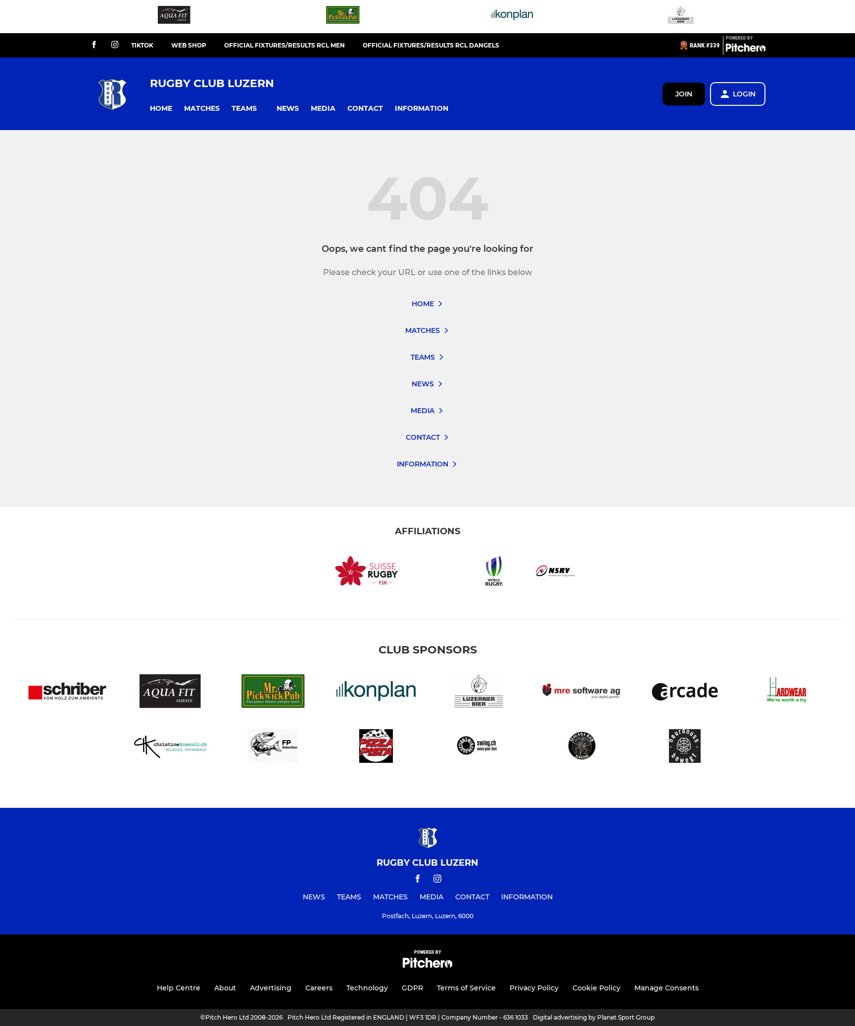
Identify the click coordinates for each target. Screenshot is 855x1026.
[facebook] (94, 45)
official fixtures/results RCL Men (284, 45)
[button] (161, 108)
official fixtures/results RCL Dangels (431, 45)
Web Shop (188, 45)
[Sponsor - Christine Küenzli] (170, 747)
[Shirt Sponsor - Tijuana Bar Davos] (581, 747)
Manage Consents (666, 987)
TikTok (142, 45)
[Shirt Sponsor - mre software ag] (581, 692)
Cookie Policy (596, 987)
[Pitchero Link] (745, 49)
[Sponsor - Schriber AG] (67, 692)
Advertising (270, 987)
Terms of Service (466, 987)
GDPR (412, 987)
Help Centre (178, 987)
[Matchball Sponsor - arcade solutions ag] (684, 692)
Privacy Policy (534, 987)
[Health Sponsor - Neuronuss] (684, 747)
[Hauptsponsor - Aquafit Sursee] (174, 16)
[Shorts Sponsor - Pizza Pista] (376, 747)
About (225, 987)
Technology (367, 987)
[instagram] (114, 45)
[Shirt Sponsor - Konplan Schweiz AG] (512, 16)
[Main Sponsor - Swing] (479, 747)
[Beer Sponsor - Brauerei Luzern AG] (681, 16)
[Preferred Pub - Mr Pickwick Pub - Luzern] (343, 16)
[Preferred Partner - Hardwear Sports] (787, 692)
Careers (318, 987)
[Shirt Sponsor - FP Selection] (273, 747)
